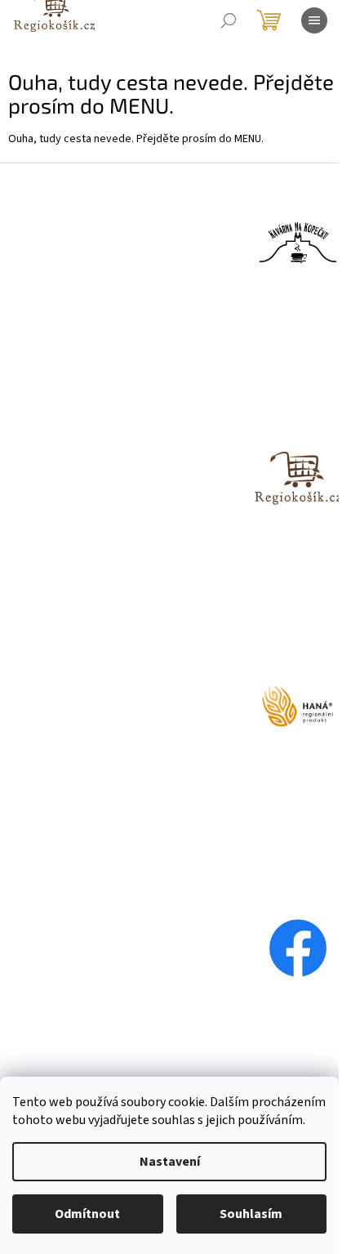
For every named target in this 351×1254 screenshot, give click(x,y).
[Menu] (314, 20)
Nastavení (170, 1162)
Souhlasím (251, 1214)
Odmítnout (87, 1214)
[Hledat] (228, 20)
